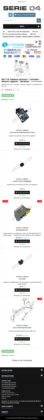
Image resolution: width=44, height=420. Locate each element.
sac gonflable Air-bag (22, 328)
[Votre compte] (10, 15)
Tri (2, 90)
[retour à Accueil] (4, 31)
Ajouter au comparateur (22, 149)
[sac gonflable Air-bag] (22, 310)
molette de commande (22, 181)
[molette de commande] (22, 164)
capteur (22, 279)
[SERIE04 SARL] (22, 8)
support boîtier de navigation (22, 132)
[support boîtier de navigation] (22, 115)
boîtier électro (22, 230)
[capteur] (22, 262)
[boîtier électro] (22, 213)
